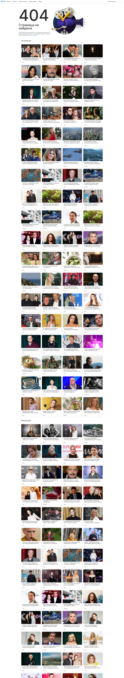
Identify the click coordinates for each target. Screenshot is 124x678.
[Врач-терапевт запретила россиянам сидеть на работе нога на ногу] (72, 365)
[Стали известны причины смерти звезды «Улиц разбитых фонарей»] (93, 54)
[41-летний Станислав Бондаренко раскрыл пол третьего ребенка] (72, 116)
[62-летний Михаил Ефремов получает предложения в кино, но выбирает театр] (72, 178)
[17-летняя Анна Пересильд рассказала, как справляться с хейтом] (93, 303)
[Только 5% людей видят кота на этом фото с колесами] (31, 178)
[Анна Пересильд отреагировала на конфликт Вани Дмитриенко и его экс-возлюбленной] (31, 54)
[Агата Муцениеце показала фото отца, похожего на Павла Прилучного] (72, 600)
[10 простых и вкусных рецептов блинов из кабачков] (31, 365)
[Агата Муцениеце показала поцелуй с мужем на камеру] (31, 303)
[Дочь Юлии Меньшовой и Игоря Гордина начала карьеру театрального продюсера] (51, 54)
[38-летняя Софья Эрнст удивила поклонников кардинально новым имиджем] (31, 620)
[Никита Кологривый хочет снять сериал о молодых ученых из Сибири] (31, 344)
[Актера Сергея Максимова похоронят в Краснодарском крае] (31, 427)
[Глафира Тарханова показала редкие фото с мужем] (31, 517)
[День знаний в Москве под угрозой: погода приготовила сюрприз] (72, 95)
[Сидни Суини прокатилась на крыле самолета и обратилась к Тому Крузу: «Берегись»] (93, 407)
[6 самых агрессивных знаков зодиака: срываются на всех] (93, 386)
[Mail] (2, 1)
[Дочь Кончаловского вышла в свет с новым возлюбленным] (31, 600)
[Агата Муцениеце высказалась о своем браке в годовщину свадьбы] (72, 54)
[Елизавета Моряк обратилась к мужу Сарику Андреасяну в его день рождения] (31, 261)
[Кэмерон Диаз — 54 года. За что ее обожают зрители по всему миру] (93, 241)
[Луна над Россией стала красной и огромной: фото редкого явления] (72, 427)
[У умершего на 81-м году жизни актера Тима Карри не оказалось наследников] (72, 579)
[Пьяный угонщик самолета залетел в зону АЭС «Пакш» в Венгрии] (72, 158)
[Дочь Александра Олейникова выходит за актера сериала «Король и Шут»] (31, 324)
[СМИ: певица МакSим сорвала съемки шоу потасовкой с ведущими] (93, 344)
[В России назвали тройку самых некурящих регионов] (93, 490)
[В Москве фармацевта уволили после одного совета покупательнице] (51, 178)
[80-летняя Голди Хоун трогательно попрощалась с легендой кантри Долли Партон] (72, 303)
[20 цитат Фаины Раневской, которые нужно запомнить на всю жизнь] (93, 75)
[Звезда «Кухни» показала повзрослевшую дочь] (51, 407)
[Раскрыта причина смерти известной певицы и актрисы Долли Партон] (51, 537)
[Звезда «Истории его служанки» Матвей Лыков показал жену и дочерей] (31, 95)
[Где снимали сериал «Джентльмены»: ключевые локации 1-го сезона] (72, 490)
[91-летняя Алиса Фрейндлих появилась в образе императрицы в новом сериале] (51, 558)
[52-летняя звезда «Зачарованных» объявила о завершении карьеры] (72, 324)
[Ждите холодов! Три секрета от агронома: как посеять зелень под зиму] (51, 199)
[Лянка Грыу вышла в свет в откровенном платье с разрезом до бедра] (31, 137)
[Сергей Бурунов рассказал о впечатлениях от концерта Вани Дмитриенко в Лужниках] (93, 282)
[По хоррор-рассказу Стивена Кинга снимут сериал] (72, 448)
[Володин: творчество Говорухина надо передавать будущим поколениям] (93, 427)
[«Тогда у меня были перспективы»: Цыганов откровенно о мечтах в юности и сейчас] (51, 469)
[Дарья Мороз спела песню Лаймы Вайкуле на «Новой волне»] (31, 558)
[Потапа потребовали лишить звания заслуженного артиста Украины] (31, 158)
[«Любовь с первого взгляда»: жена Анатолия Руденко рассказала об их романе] (72, 517)
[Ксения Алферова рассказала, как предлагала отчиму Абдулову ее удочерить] (51, 517)
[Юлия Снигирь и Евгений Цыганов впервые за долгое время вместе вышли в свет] (31, 241)
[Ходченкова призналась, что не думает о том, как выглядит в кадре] (93, 662)
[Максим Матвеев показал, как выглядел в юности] (93, 95)
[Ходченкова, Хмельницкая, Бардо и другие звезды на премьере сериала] (72, 199)
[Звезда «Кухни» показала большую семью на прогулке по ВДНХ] (51, 662)
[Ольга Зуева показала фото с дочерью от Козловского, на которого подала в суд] (31, 199)
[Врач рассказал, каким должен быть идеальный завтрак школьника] (72, 407)
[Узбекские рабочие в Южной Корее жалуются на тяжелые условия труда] (93, 448)
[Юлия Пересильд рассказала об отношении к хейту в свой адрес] (51, 344)
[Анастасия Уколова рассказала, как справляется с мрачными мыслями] (51, 386)
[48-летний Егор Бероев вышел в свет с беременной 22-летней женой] (31, 116)
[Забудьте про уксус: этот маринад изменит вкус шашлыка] (51, 116)
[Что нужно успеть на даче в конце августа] (51, 261)
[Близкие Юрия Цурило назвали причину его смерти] (51, 75)
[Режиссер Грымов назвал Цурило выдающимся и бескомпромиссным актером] (72, 469)
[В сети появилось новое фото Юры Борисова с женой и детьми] (93, 579)
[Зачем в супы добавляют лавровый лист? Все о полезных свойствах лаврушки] (72, 261)
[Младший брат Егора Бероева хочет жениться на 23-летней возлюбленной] (31, 579)
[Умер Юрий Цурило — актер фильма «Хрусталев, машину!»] (72, 558)
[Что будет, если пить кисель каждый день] (51, 579)
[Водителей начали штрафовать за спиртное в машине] (31, 386)
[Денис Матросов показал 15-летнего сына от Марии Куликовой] (51, 600)
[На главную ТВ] (4, 1)
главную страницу (32, 35)
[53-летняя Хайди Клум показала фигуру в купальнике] (51, 158)
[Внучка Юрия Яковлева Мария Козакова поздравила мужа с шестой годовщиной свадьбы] (93, 537)
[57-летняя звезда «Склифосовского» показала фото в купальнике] (93, 600)
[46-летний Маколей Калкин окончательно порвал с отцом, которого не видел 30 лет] (72, 344)
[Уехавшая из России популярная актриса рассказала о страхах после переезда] (72, 537)
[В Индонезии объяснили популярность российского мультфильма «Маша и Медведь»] (51, 620)
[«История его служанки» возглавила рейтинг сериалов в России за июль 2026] (51, 427)
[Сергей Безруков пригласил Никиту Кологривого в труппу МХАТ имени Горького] (31, 490)
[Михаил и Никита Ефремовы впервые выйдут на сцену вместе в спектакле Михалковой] (51, 303)
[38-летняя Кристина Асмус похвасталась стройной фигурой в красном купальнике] (51, 137)
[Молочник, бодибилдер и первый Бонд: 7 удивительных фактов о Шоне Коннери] (93, 365)
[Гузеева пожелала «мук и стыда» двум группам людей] (31, 75)
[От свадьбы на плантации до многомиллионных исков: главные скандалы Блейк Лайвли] (51, 324)
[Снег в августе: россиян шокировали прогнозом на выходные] (93, 137)
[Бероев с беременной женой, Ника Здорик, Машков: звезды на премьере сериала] (93, 620)
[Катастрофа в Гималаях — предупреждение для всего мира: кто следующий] (93, 517)
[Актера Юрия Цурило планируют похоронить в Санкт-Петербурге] (93, 116)
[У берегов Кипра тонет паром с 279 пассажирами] (31, 282)
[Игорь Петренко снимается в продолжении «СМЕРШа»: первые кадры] (93, 199)
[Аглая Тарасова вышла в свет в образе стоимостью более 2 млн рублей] (51, 241)
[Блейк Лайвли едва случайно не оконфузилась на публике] (72, 620)
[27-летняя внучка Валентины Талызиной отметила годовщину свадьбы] (51, 282)
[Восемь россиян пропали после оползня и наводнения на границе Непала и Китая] (72, 137)
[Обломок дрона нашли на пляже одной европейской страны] (93, 469)
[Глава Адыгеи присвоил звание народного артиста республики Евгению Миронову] (72, 220)
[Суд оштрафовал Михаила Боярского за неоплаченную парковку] (72, 282)
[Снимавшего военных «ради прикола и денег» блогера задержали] (93, 178)
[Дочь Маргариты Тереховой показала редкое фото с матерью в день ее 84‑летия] (31, 537)
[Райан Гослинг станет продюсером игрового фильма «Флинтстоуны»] (31, 407)
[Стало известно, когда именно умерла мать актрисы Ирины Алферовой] (51, 95)
